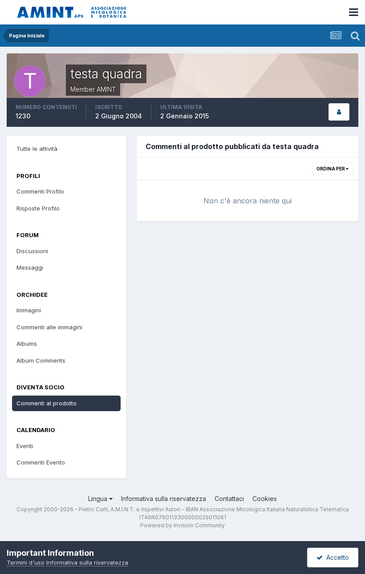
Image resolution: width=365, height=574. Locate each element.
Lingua (98, 498)
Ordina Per (331, 168)
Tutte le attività (36, 148)
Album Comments (40, 360)
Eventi (24, 445)
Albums (26, 343)
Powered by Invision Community (182, 525)
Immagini (28, 310)
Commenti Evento (40, 462)
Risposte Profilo (38, 208)
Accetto (336, 557)
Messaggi (29, 267)
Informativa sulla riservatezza (163, 498)
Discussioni (32, 251)
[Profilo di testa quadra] (338, 112)
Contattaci (229, 498)
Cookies (264, 498)
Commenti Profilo (40, 191)
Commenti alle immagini (49, 327)
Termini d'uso (26, 562)
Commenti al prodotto (46, 403)
